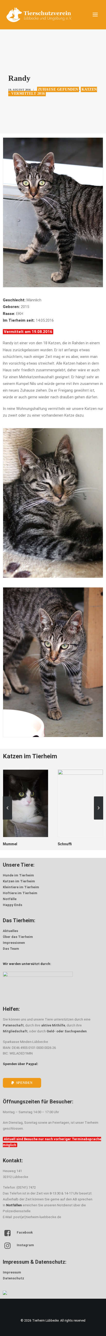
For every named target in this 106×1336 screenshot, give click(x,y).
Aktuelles (10, 931)
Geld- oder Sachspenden (67, 1031)
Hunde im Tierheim (18, 875)
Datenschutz (13, 1278)
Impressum (12, 1272)
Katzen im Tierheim (19, 881)
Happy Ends (12, 905)
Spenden (24, 1083)
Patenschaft (13, 1025)
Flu (60, 844)
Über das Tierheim (18, 937)
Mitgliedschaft (15, 1031)
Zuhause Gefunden (58, 89)
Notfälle (9, 899)
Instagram (25, 1245)
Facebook (25, 1232)
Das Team (11, 949)
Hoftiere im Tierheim (20, 893)
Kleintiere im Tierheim (21, 887)
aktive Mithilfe (53, 1025)
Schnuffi (10, 844)
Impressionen (14, 943)
